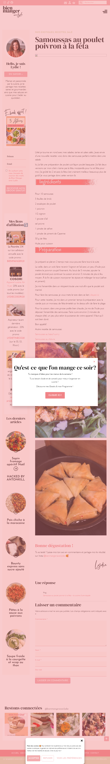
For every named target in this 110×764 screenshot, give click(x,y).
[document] (55, 382)
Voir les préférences (69, 758)
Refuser (47, 758)
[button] (81, 740)
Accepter (33, 758)
